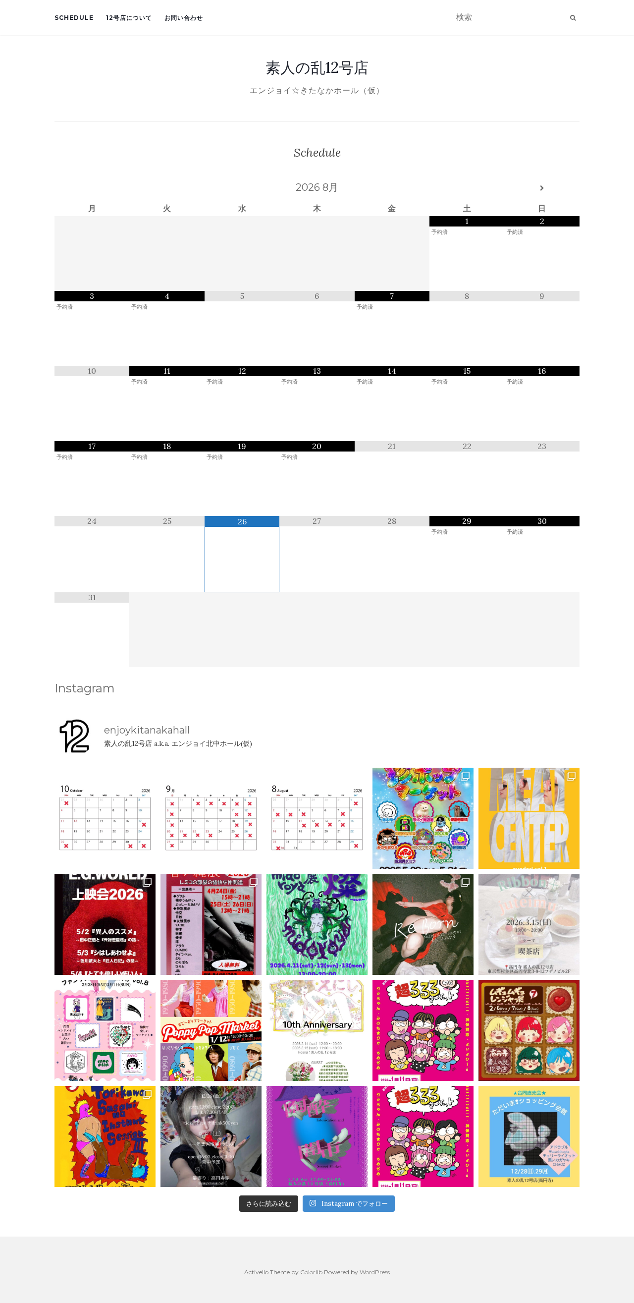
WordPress (375, 1272)
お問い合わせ (183, 17)
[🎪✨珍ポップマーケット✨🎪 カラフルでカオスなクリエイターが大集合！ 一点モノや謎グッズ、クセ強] (423, 818)
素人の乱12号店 (317, 67)
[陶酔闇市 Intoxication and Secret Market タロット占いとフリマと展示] (317, 1136)
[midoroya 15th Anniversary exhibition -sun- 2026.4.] (317, 924)
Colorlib (311, 1272)
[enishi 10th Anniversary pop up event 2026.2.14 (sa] (317, 1030)
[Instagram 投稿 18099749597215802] (211, 818)
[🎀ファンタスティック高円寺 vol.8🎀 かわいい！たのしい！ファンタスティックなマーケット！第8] (105, 1030)
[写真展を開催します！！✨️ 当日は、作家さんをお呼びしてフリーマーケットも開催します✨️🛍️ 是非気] (423, 924)
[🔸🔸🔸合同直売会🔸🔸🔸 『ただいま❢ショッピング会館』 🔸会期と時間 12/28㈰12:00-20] (529, 1136)
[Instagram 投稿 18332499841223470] (529, 818)
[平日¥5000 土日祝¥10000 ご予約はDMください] (317, 818)
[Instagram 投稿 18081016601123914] (105, 924)
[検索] (573, 17)
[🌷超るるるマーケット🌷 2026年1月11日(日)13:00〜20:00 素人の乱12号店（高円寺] (423, 1030)
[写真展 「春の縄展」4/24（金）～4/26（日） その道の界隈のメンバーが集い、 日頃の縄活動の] (211, 924)
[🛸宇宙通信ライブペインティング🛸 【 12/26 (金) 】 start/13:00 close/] (211, 1136)
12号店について (129, 17)
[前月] (91, 188)
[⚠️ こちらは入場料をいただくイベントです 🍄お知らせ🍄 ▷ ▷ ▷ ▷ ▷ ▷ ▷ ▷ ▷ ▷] (105, 1136)
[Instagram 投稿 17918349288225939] (105, 818)
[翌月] (542, 188)
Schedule (74, 17)
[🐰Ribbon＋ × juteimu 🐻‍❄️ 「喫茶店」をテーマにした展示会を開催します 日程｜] (529, 924)
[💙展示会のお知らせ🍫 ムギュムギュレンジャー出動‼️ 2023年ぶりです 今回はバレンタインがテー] (529, 1030)
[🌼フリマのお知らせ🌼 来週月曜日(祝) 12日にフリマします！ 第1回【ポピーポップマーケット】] (211, 1030)
